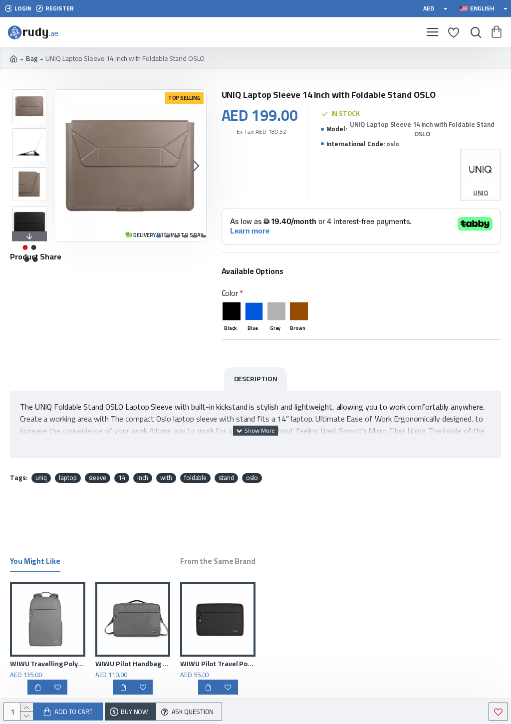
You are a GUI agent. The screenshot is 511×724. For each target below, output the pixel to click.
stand (226, 478)
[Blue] (254, 311)
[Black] (232, 311)
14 (121, 478)
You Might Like (35, 562)
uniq (41, 478)
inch (143, 478)
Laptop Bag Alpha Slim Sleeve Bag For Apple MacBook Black (109, 663)
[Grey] (276, 311)
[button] (64, 166)
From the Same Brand (218, 562)
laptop (67, 478)
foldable (195, 478)
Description (255, 378)
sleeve (97, 478)
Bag (31, 58)
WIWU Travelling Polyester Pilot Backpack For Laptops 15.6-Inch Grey (195, 663)
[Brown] (299, 311)
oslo (252, 478)
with (166, 478)
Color (230, 292)
